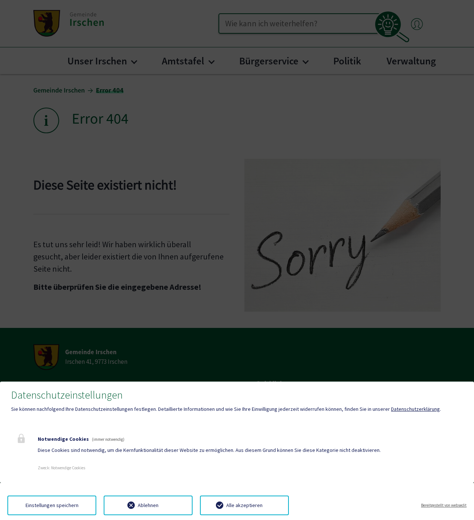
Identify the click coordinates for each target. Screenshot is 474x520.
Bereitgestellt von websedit (444, 505)
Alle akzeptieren (244, 505)
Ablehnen (148, 505)
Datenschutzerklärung (415, 409)
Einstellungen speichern (52, 505)
